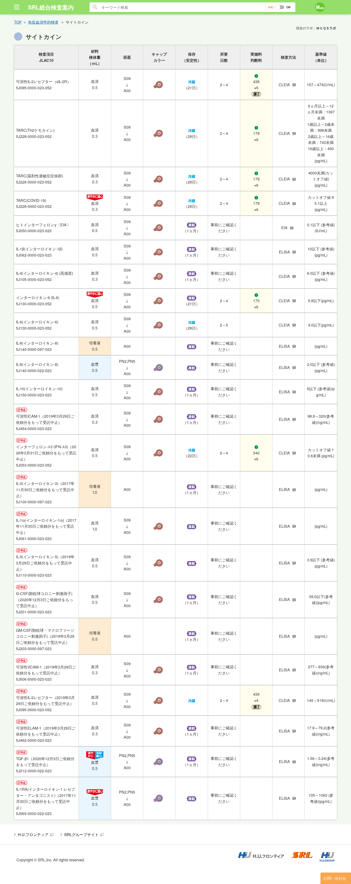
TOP (18, 22)
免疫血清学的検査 (43, 22)
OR (288, 7)
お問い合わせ (334, 878)
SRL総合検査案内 (51, 7)
